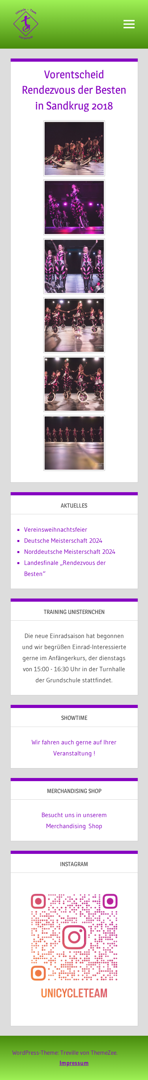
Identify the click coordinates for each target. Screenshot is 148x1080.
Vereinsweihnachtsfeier (55, 529)
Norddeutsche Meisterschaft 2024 (70, 551)
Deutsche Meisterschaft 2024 (63, 540)
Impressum (74, 1063)
